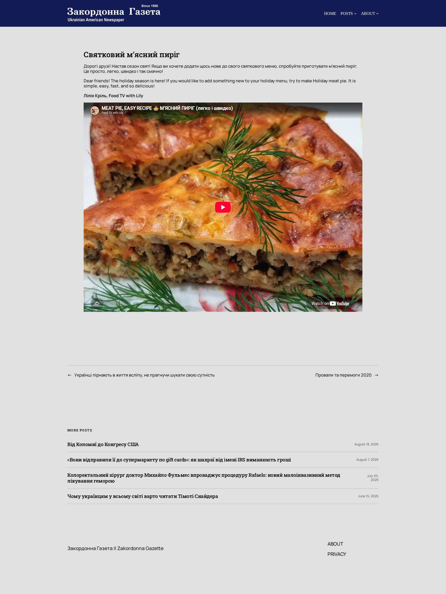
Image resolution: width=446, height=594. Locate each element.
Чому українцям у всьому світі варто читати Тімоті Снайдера (142, 496)
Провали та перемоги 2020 (343, 375)
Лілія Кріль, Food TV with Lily (113, 96)
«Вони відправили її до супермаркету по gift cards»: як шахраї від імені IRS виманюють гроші (179, 460)
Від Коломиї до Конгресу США (103, 444)
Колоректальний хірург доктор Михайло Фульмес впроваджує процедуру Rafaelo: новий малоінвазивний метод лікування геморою (203, 478)
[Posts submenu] (355, 13)
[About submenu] (377, 13)
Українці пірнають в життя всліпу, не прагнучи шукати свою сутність (144, 375)
